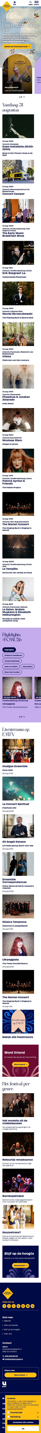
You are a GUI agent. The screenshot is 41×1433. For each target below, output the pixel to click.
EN (14, 4)
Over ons (8, 1334)
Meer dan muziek (12, 672)
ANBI (4, 1413)
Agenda (7, 1321)
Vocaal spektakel (12, 661)
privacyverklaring (15, 1409)
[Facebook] (4, 1306)
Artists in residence (13, 655)
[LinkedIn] (32, 1306)
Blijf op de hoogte (12, 1329)
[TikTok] (23, 1306)
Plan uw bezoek (11, 1325)
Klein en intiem (11, 666)
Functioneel (16, 1412)
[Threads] (14, 1306)
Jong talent (27, 666)
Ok (23, 1428)
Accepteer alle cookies (23, 1422)
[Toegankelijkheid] (4, 1384)
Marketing (15, 1417)
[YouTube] (18, 1306)
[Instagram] (9, 1306)
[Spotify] (28, 1306)
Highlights (9, 649)
